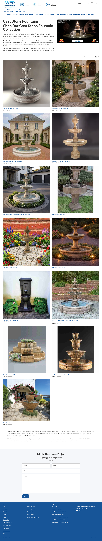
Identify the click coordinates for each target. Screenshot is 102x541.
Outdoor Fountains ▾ (12, 14)
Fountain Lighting (85, 14)
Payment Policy (31, 506)
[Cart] (99, 3)
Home (4, 506)
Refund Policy (30, 511)
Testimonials (6, 520)
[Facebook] (77, 511)
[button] (91, 57)
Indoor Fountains (7, 525)
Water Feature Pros (10, 537)
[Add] (48, 105)
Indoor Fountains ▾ (50, 14)
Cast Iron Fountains (74, 14)
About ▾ (93, 14)
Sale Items (21, 14)
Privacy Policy (30, 514)
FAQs (4, 517)
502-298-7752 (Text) (57, 509)
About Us (5, 509)
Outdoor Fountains (7, 522)
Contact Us (5, 511)
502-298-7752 (20, 11)
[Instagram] (80, 511)
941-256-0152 (8, 11)
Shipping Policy (31, 509)
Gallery (4, 514)
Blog (4, 533)
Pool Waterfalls (6, 528)
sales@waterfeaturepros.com (59, 511)
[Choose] (96, 316)
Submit (25, 496)
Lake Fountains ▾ (39, 14)
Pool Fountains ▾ (29, 14)
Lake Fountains (6, 530)
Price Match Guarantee (33, 517)
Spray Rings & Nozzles (62, 14)
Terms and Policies (95, 537)
